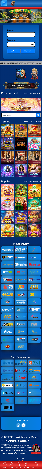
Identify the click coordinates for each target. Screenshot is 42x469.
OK (21, 249)
